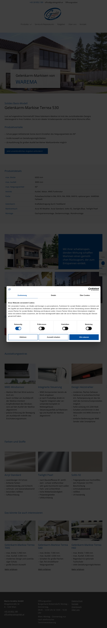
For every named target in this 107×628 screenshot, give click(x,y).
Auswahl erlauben (53, 337)
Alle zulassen (84, 337)
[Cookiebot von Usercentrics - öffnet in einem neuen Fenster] (90, 289)
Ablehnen (22, 337)
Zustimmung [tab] (22, 295)
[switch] (42, 328)
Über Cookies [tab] (85, 295)
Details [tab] (53, 295)
